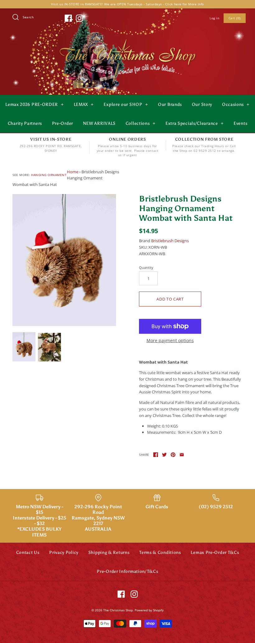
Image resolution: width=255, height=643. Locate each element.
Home (72, 171)
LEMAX (84, 104)
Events (240, 123)
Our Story (202, 104)
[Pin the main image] (173, 454)
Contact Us (27, 552)
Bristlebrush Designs (170, 240)
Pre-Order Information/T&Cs (127, 571)
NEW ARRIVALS (99, 123)
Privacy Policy (63, 552)
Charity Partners (25, 123)
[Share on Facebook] (155, 454)
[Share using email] (181, 454)
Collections (140, 123)
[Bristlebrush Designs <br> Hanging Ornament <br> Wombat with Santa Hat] (64, 260)
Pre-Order (62, 123)
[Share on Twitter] (164, 454)
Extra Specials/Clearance (194, 123)
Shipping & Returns (109, 552)
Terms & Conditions (160, 552)
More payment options (170, 340)
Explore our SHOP (126, 104)
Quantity (146, 267)
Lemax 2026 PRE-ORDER (34, 104)
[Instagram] (79, 18)
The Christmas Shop (118, 610)
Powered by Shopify (149, 610)
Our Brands (170, 104)
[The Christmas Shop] (127, 38)
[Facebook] (68, 18)
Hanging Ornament (49, 175)
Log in (214, 18)
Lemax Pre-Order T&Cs (215, 552)
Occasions (235, 104)
